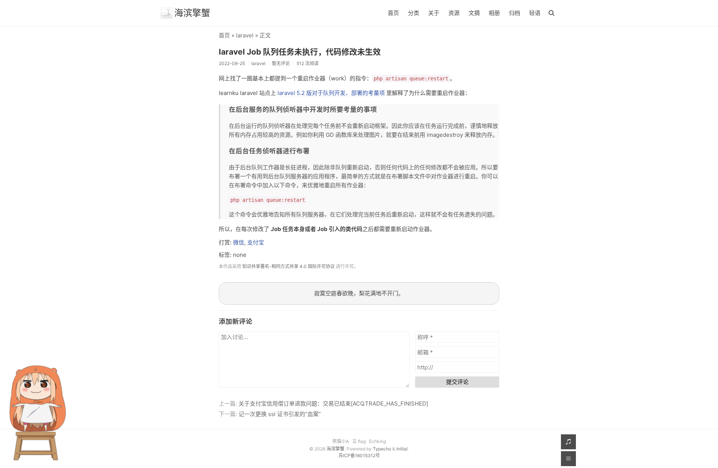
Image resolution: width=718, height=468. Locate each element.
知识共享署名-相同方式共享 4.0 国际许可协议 (288, 266)
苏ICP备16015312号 (359, 455)
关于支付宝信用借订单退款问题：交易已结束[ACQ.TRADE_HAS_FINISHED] (333, 403)
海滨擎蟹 (192, 12)
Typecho (382, 449)
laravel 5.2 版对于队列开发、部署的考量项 (331, 92)
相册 (494, 12)
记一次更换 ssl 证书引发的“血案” (280, 414)
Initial (402, 449)
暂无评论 (281, 63)
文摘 (474, 12)
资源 (454, 12)
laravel (245, 35)
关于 (433, 12)
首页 (393, 12)
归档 (514, 12)
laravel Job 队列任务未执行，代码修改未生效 (300, 51)
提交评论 (457, 381)
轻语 (534, 12)
